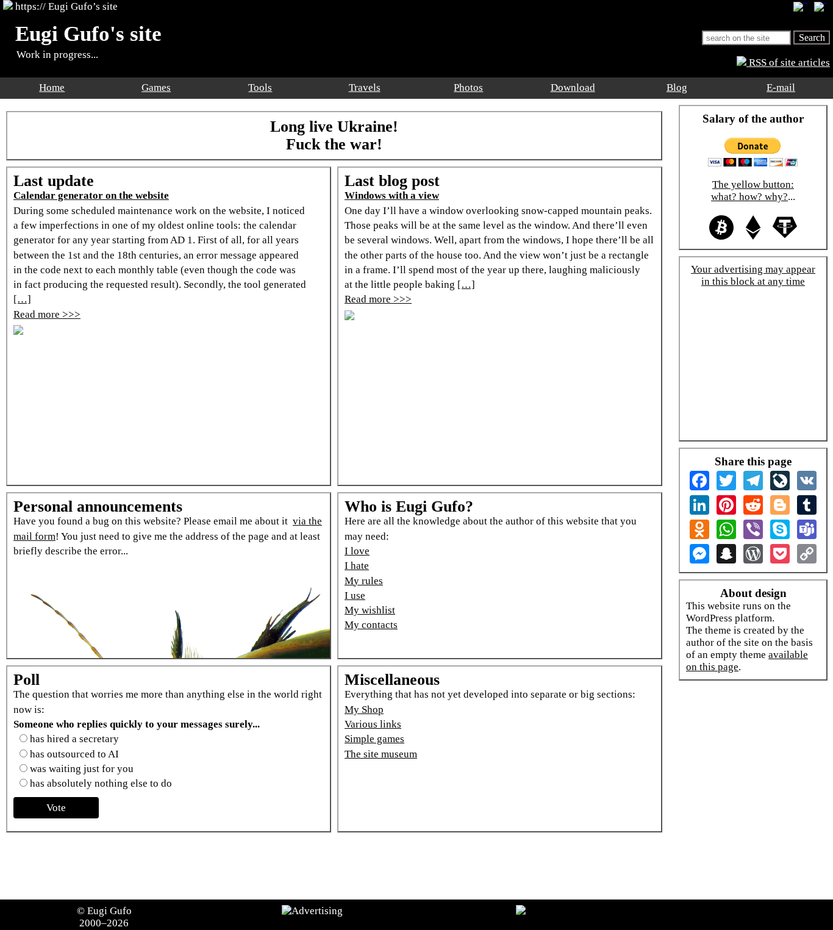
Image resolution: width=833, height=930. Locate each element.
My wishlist (370, 610)
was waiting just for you (82, 768)
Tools (260, 87)
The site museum (381, 754)
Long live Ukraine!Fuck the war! (334, 135)
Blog (677, 87)
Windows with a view (392, 195)
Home (52, 87)
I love (357, 551)
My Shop (364, 709)
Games (156, 87)
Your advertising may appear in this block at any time (753, 275)
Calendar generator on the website (91, 195)
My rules (364, 581)
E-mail (781, 87)
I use (355, 595)
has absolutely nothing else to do (101, 783)
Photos (468, 87)
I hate (357, 565)
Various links (373, 724)
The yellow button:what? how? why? (752, 190)
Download (573, 87)
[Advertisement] (337, 866)
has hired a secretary (74, 739)
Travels (365, 87)
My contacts (371, 625)
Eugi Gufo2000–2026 (105, 917)
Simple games (374, 739)
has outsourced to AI (74, 754)
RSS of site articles (788, 62)
